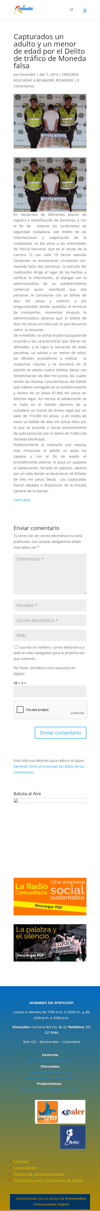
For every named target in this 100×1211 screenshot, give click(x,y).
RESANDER (64, 80)
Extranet (21, 1161)
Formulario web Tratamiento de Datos (48, 1180)
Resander (28, 74)
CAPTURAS (22, 500)
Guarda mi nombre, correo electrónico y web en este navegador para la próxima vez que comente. (49, 653)
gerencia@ (37, 1061)
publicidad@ (37, 1078)
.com (68, 1061)
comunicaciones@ (37, 1089)
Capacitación (25, 1168)
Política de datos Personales (39, 1174)
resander (55, 1061)
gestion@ (37, 1072)
